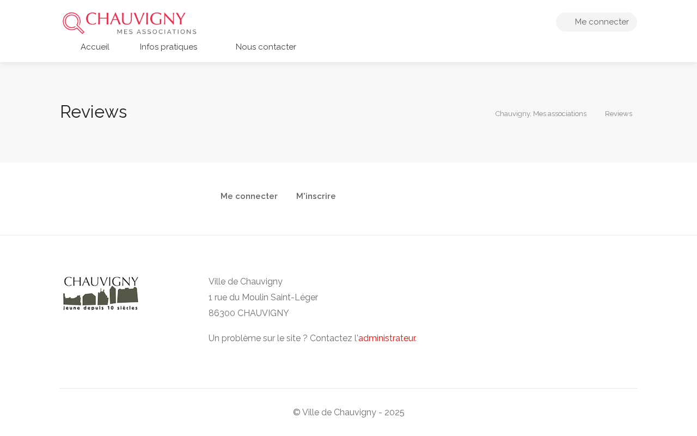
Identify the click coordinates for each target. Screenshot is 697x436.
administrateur (386, 338)
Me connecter (601, 22)
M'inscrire (316, 196)
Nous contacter (265, 47)
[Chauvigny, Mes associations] (129, 22)
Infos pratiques (167, 47)
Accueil (93, 47)
